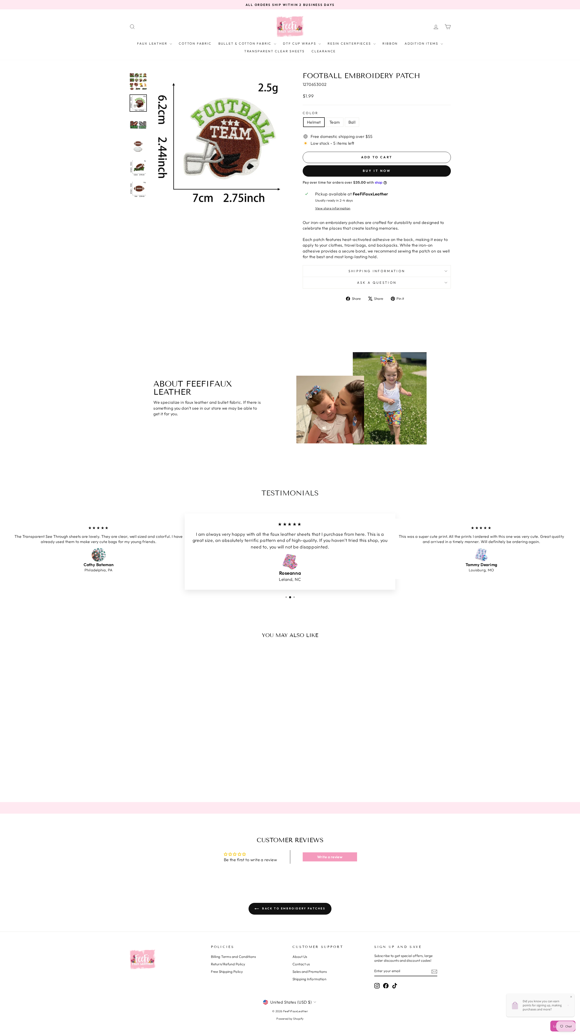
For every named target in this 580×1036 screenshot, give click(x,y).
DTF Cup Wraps (300, 43)
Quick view (167, 759)
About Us (299, 956)
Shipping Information (309, 979)
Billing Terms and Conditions (233, 956)
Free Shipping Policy (227, 971)
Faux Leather (153, 43)
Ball (352, 122)
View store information (332, 208)
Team (334, 122)
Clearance (324, 51)
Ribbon (390, 43)
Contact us (301, 964)
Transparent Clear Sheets (274, 51)
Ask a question (376, 283)
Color (311, 113)
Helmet (314, 122)
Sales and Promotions (309, 971)
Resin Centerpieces (350, 43)
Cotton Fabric (195, 43)
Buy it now (377, 171)
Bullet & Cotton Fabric (245, 43)
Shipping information (376, 271)
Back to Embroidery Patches (293, 908)
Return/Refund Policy (228, 964)
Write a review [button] (329, 857)
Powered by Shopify (289, 1018)
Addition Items (422, 43)
